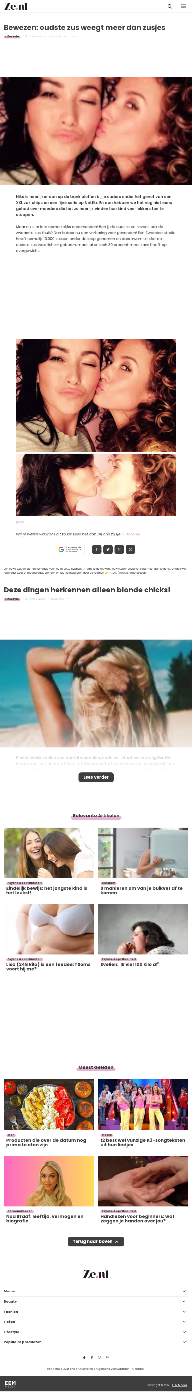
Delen (97, 549)
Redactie (53, 1369)
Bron (20, 522)
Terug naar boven (92, 1241)
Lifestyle (12, 36)
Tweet (108, 549)
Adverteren (85, 1369)
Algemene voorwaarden (113, 1369)
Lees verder (96, 777)
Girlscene (130, 534)
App (130, 549)
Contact (138, 1369)
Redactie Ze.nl (69, 36)
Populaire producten (23, 1342)
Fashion (11, 1311)
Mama (9, 1291)
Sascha (63, 598)
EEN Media (179, 1385)
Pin (119, 549)
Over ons (68, 1369)
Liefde (9, 1321)
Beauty (10, 1301)
